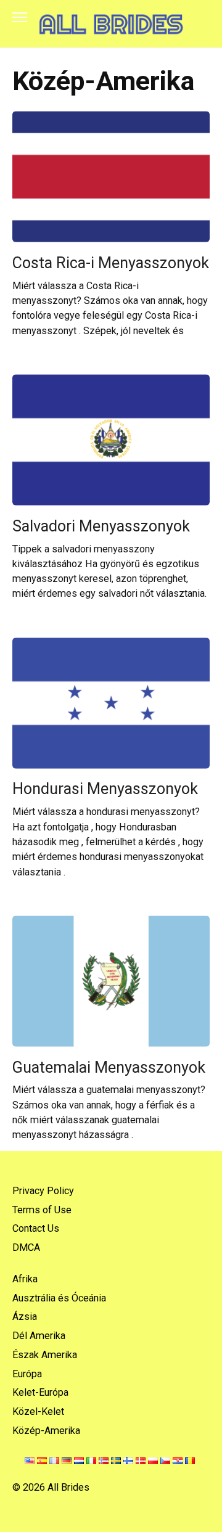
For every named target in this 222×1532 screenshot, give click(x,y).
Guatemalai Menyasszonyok (108, 1067)
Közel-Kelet (38, 1411)
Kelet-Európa (40, 1392)
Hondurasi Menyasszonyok (105, 789)
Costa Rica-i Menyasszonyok (110, 262)
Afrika (25, 1279)
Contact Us (35, 1228)
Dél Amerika (38, 1336)
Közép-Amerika (46, 1430)
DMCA (26, 1247)
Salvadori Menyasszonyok (101, 526)
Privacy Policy (43, 1191)
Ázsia (24, 1316)
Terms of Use (42, 1210)
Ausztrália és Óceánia (59, 1298)
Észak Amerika (44, 1355)
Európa (27, 1374)
